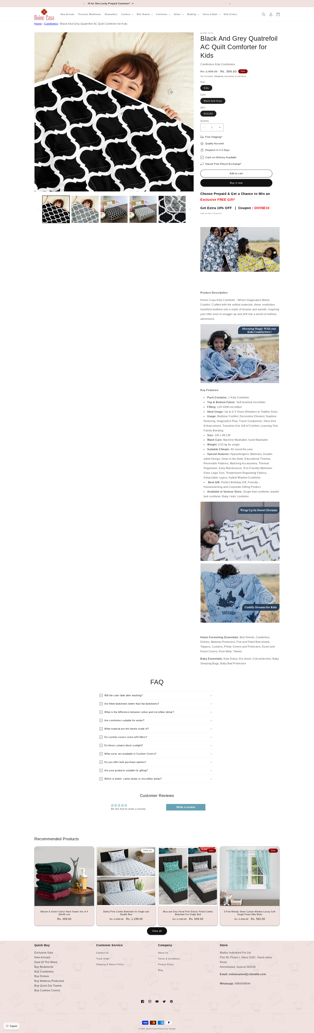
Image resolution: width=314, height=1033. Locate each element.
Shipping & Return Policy (110, 964)
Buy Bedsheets (43, 966)
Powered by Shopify (167, 1029)
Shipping (218, 76)
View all (157, 931)
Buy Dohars (41, 976)
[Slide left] (38, 209)
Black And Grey (213, 101)
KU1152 (208, 113)
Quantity (204, 121)
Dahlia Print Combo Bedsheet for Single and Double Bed (126, 913)
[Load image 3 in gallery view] (114, 209)
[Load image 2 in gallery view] (85, 209)
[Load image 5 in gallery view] (172, 209)
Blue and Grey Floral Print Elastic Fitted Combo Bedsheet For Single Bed (188, 913)
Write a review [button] (185, 807)
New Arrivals (42, 957)
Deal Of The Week (45, 962)
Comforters (51, 23)
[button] (127, 14)
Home (38, 23)
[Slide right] (190, 209)
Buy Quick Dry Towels (48, 985)
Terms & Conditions (169, 958)
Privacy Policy (166, 964)
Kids (206, 88)
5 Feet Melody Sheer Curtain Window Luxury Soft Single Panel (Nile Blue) (249, 913)
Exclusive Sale (43, 952)
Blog (160, 970)
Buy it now (236, 182)
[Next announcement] (230, 3)
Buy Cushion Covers (47, 990)
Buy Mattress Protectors (49, 981)
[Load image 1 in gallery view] (56, 209)
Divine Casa (151, 1029)
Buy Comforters (44, 971)
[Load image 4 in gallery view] (143, 209)
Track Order (103, 958)
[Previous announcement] (84, 3)
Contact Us (102, 952)
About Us (163, 952)
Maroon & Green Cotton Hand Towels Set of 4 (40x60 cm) (64, 913)
